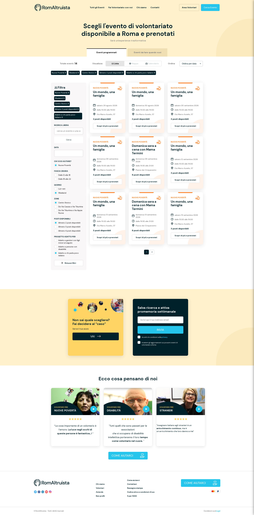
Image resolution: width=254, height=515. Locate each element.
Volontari (100, 488)
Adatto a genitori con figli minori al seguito (69, 241)
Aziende (99, 492)
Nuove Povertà (64, 165)
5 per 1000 (132, 496)
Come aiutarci (133, 480)
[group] (75, 417)
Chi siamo (142, 7)
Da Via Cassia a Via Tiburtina (70, 206)
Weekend (62, 193)
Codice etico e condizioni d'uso (141, 492)
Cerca (68, 140)
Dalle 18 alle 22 (64, 179)
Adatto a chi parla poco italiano (68, 254)
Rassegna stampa (135, 488)
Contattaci (132, 484)
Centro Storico (64, 202)
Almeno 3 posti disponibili (69, 227)
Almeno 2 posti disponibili (69, 223)
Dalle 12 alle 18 (64, 175)
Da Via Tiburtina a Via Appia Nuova (70, 211)
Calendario (153, 63)
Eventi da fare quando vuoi (147, 52)
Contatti (155, 7)
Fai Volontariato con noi (120, 7)
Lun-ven (61, 189)
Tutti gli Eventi (97, 7)
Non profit (100, 496)
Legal (218, 511)
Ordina (171, 63)
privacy (164, 337)
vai (93, 336)
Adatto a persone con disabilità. (67, 247)
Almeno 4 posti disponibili (69, 231)
